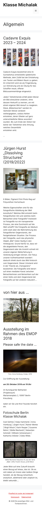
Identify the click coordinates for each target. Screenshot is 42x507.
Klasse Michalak (20, 4)
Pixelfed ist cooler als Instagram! (21, 493)
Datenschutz (26, 497)
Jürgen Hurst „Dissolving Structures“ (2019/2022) (14, 155)
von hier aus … (16, 292)
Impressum (15, 497)
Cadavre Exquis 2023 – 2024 (16, 40)
